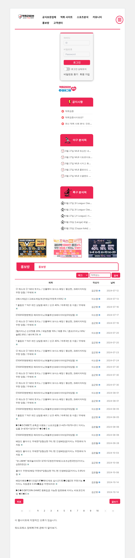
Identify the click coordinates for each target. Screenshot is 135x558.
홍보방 (45, 22)
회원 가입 (85, 74)
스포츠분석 (82, 17)
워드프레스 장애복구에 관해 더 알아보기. (36, 527)
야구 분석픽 (80, 140)
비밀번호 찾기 (71, 74)
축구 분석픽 (80, 192)
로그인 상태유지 (79, 69)
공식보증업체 (49, 17)
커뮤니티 (97, 17)
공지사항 (77, 101)
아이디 (67, 37)
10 (97, 510)
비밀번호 (68, 49)
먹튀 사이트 (66, 17)
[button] (95, 290)
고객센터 (58, 22)
